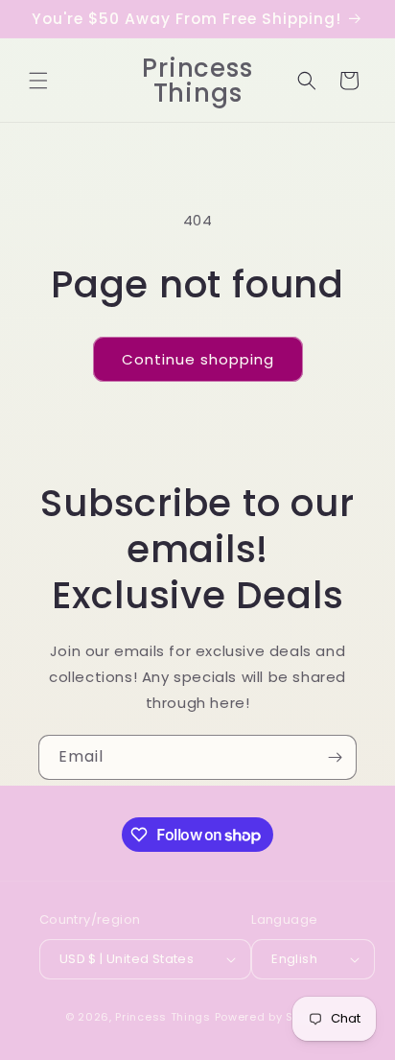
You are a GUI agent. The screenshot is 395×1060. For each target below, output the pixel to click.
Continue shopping (198, 359)
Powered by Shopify (273, 1017)
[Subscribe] (335, 757)
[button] (38, 80)
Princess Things (163, 1017)
